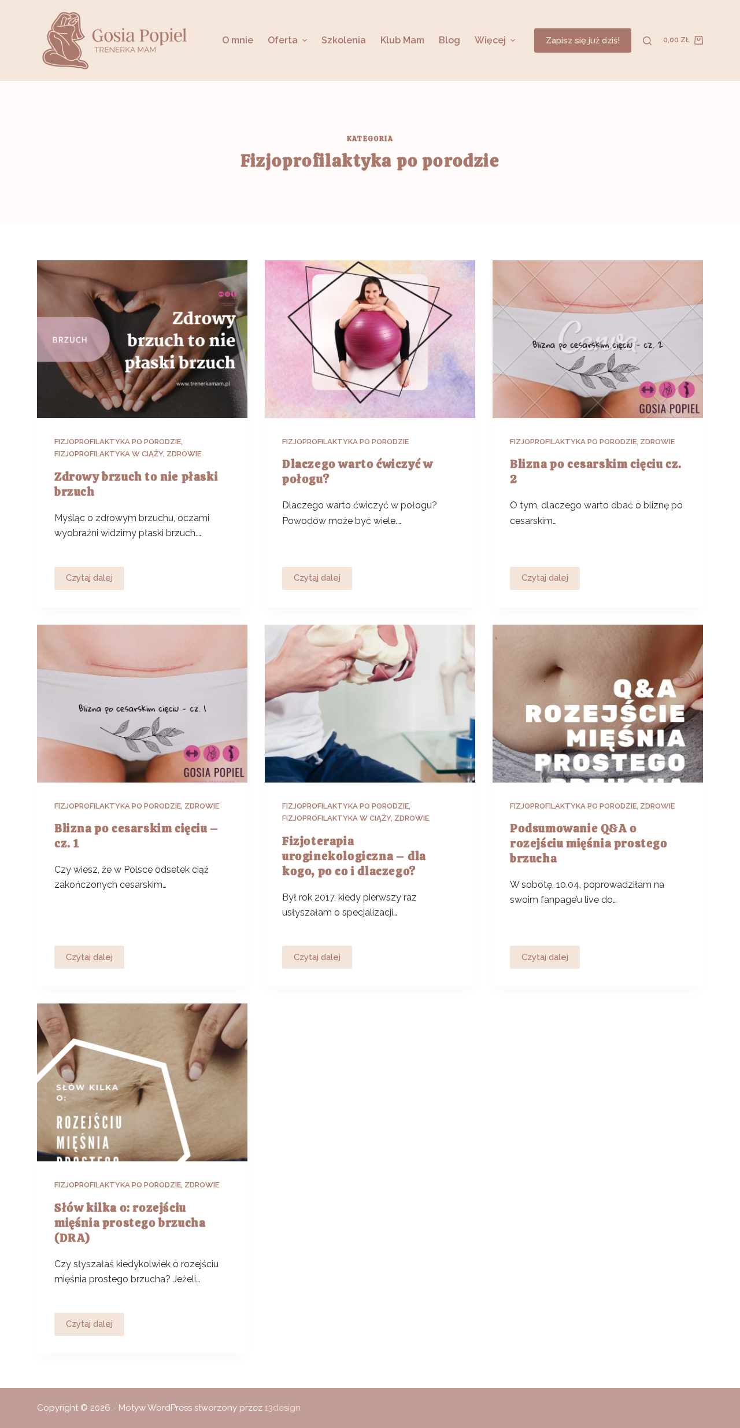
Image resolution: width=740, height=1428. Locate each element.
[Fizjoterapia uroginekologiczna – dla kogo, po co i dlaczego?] (370, 704)
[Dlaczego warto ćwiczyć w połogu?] (370, 339)
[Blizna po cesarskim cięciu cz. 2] (598, 339)
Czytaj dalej (93, 581)
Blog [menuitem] (449, 40)
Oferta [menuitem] (283, 40)
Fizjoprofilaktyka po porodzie (117, 441)
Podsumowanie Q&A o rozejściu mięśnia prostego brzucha (589, 843)
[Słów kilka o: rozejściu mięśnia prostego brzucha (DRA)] (142, 1082)
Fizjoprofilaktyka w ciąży (108, 453)
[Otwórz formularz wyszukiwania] (647, 40)
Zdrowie (183, 453)
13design (283, 1408)
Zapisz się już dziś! (583, 40)
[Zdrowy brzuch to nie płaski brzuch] (142, 339)
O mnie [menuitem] (237, 40)
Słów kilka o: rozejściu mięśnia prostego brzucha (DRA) (129, 1222)
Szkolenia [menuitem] (343, 40)
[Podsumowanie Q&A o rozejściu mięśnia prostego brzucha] (598, 704)
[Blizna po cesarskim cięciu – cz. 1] (142, 704)
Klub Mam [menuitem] (402, 40)
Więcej (490, 40)
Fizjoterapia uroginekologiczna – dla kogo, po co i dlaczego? (354, 856)
